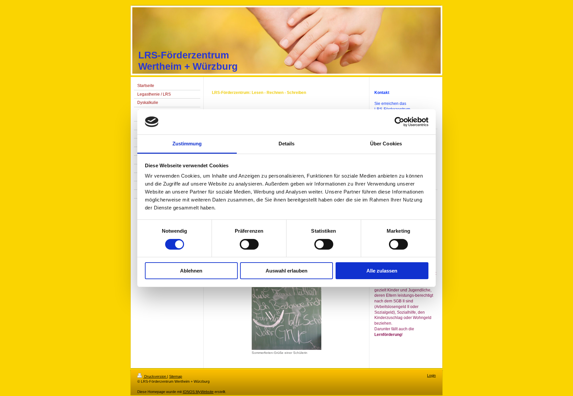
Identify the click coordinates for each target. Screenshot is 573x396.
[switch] (249, 244)
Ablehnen (191, 271)
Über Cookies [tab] (386, 143)
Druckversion (155, 376)
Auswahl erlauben (286, 271)
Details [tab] (287, 143)
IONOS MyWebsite (198, 392)
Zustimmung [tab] (187, 143)
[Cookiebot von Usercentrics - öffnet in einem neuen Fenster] (399, 122)
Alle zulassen (381, 271)
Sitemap (175, 376)
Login (431, 375)
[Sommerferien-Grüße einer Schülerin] (286, 310)
